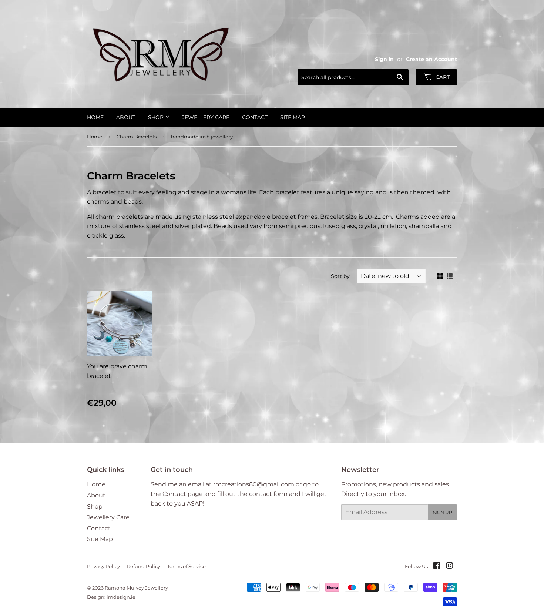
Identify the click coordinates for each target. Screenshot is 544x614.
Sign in (384, 59)
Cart (442, 77)
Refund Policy (143, 566)
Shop (156, 117)
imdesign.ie (121, 597)
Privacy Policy (103, 566)
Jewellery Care (205, 117)
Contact (255, 117)
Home (95, 117)
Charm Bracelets (137, 137)
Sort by (340, 276)
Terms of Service (186, 566)
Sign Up (442, 512)
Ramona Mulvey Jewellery (136, 588)
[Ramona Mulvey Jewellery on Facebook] (437, 566)
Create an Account (431, 59)
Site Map (292, 117)
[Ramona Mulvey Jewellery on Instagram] (449, 566)
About (125, 117)
